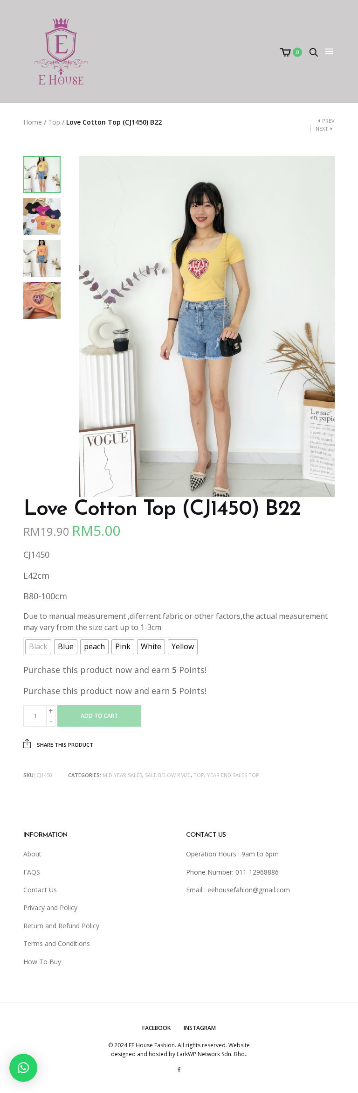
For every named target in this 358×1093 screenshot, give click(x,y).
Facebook (156, 1028)
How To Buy (42, 961)
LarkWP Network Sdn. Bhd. (211, 1054)
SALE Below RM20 (168, 774)
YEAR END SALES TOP (233, 774)
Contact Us (40, 889)
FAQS (31, 872)
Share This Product (64, 744)
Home (32, 122)
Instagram (200, 1028)
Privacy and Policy (50, 907)
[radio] (38, 647)
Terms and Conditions (56, 943)
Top (54, 122)
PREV (328, 120)
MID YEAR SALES (122, 774)
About (32, 853)
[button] (23, 1068)
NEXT (322, 128)
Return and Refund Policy (61, 925)
